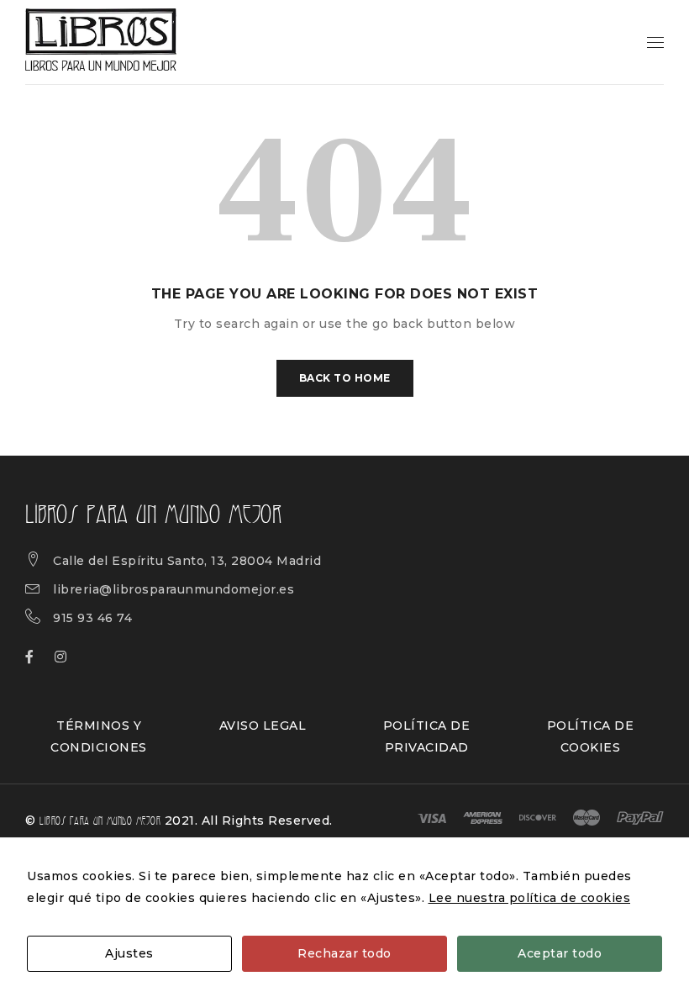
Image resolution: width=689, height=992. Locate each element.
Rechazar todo (344, 953)
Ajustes (129, 953)
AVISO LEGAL (263, 725)
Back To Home (345, 378)
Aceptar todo (560, 953)
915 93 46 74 (92, 617)
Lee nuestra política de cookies (530, 897)
